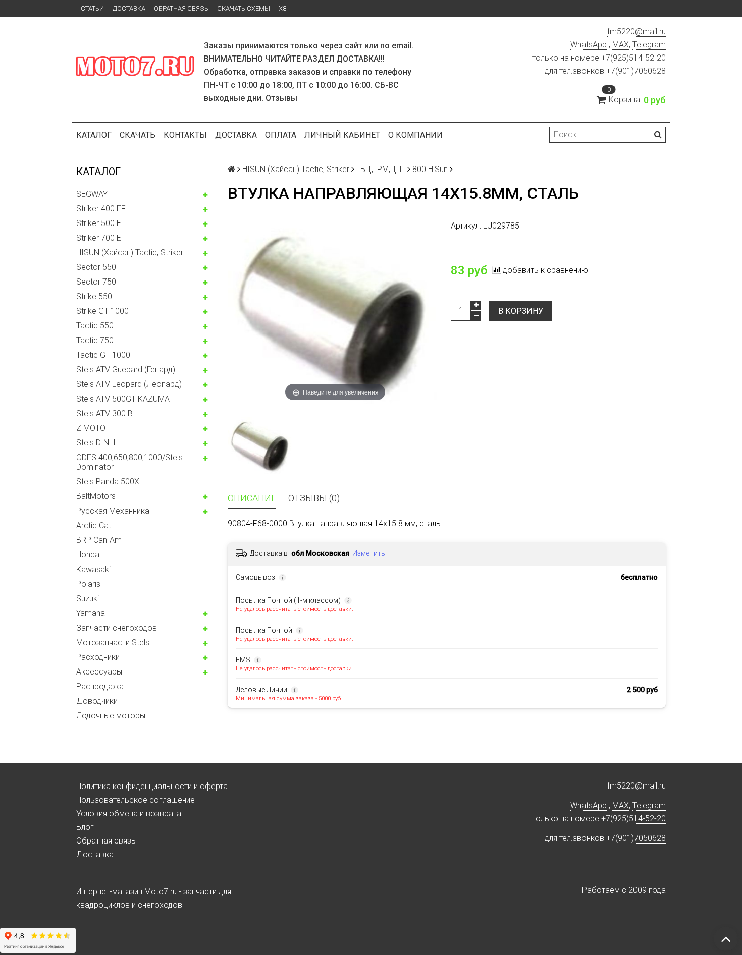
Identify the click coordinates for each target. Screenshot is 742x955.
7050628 (650, 71)
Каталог (94, 135)
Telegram (649, 44)
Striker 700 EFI (102, 238)
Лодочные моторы (110, 715)
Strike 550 (94, 296)
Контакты (185, 135)
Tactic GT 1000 (103, 355)
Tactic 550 (95, 325)
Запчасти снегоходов (116, 628)
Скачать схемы (243, 8)
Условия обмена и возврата (128, 813)
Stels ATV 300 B (104, 413)
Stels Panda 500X (107, 481)
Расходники (98, 657)
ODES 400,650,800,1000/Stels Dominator (129, 462)
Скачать (137, 135)
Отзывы (281, 98)
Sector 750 (96, 282)
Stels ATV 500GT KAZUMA (123, 399)
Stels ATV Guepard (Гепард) (125, 369)
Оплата (280, 135)
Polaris (88, 584)
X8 (282, 8)
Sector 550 (96, 267)
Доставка (129, 8)
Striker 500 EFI (102, 223)
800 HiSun (430, 169)
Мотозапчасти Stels (112, 642)
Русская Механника (112, 511)
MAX (620, 44)
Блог (85, 827)
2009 (637, 890)
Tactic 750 (95, 340)
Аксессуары (99, 672)
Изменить (368, 553)
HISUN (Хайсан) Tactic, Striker (129, 252)
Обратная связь (181, 8)
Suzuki (87, 598)
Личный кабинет (342, 135)
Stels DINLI (96, 442)
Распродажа (100, 686)
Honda (87, 554)
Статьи (92, 8)
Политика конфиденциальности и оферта (152, 786)
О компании (415, 135)
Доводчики (97, 701)
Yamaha (90, 613)
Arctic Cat (93, 525)
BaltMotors (96, 496)
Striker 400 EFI (102, 208)
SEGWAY (92, 194)
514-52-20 (647, 58)
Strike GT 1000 (102, 311)
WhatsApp (588, 44)
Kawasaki (93, 569)
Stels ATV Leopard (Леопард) (129, 384)
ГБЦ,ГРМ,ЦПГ (380, 169)
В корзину (520, 311)
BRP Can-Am (99, 540)
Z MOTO (90, 428)
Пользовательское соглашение (135, 800)
